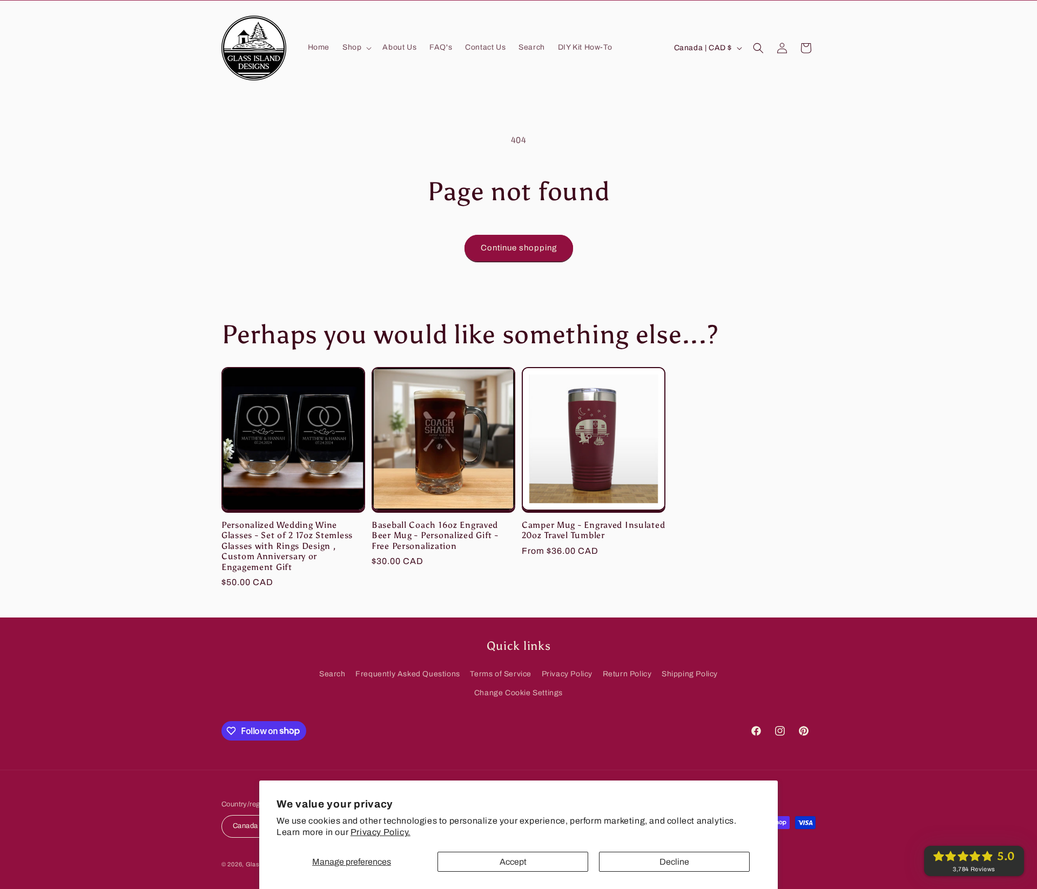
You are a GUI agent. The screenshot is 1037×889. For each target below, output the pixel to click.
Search (332, 674)
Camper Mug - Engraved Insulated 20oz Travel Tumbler (593, 530)
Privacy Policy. (380, 832)
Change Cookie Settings (518, 693)
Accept (513, 861)
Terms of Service (500, 674)
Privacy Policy (567, 674)
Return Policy (627, 674)
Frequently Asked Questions (407, 674)
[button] (356, 47)
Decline (674, 861)
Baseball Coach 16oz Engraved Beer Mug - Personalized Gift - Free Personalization (435, 535)
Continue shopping (519, 247)
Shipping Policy (690, 674)
